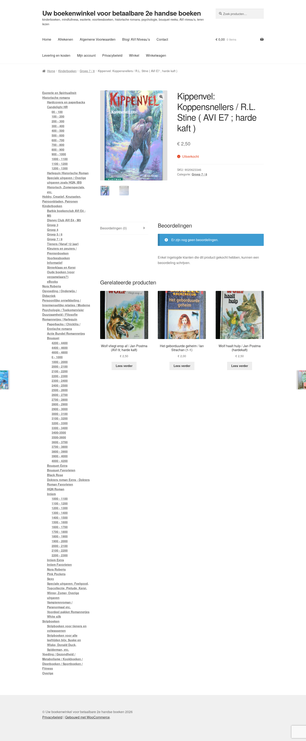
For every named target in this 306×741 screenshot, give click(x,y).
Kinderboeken (67, 71)
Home (46, 39)
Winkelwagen (156, 55)
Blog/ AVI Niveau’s (136, 39)
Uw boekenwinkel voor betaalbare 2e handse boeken (121, 13)
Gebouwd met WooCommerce (87, 717)
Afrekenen (65, 39)
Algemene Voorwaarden (98, 39)
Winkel (134, 55)
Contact (162, 39)
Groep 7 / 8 (87, 71)
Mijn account (86, 55)
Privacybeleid (112, 55)
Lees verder (124, 366)
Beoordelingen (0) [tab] (113, 228)
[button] (161, 96)
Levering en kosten (56, 55)
